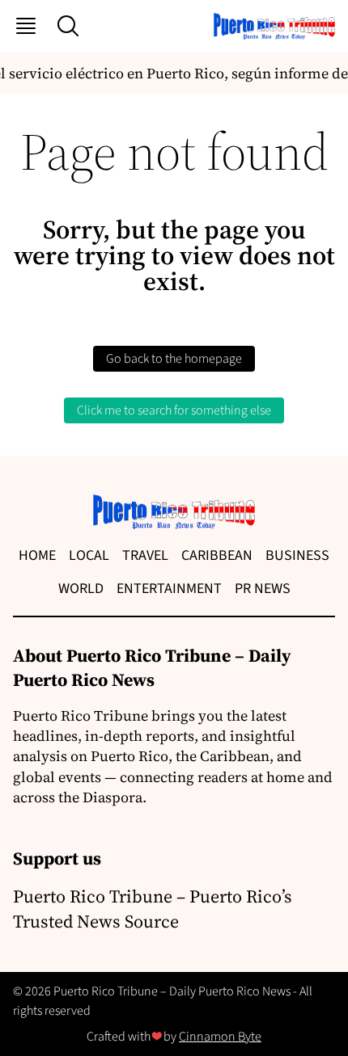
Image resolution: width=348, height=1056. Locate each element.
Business (297, 555)
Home (37, 555)
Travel (145, 555)
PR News (263, 588)
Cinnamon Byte (220, 1036)
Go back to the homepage (174, 359)
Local (89, 555)
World (81, 588)
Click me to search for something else (174, 410)
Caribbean (217, 555)
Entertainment (169, 588)
